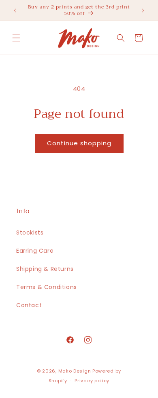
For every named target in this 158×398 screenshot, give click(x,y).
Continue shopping (79, 143)
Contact (29, 305)
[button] (16, 38)
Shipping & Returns (45, 269)
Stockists (29, 232)
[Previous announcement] (15, 10)
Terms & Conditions (46, 287)
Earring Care (34, 251)
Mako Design (74, 371)
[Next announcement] (143, 10)
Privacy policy (92, 380)
